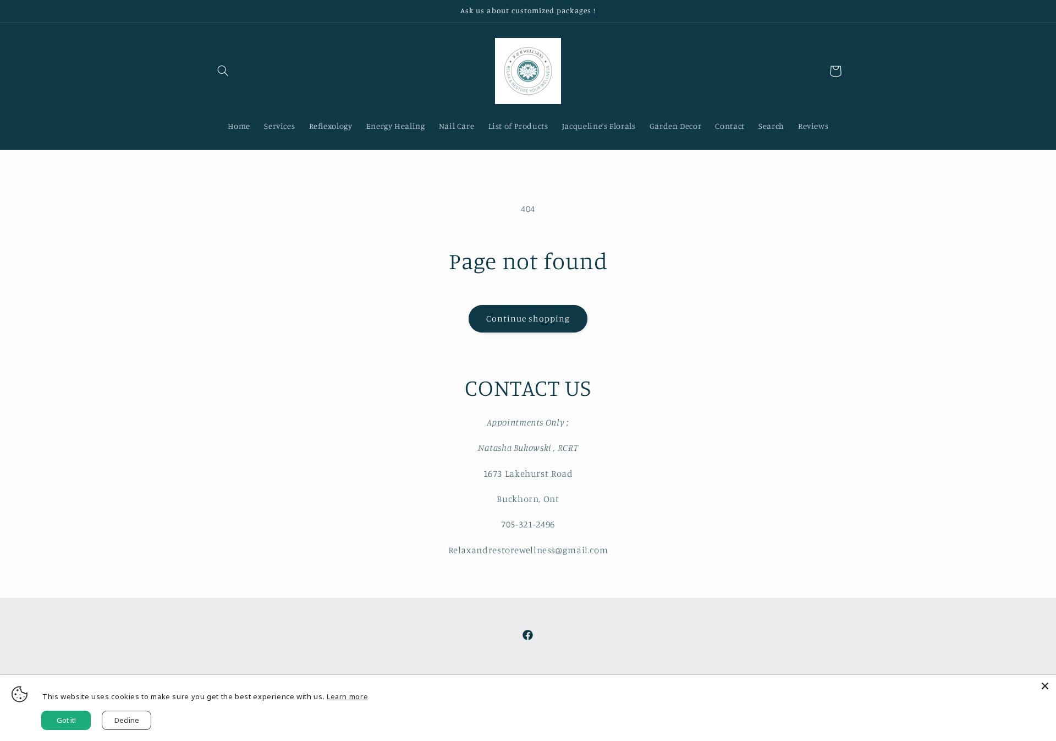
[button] (223, 71)
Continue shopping (528, 318)
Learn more (347, 696)
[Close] (1045, 685)
